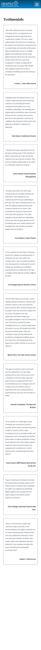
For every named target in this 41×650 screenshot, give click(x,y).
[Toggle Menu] (36, 4)
